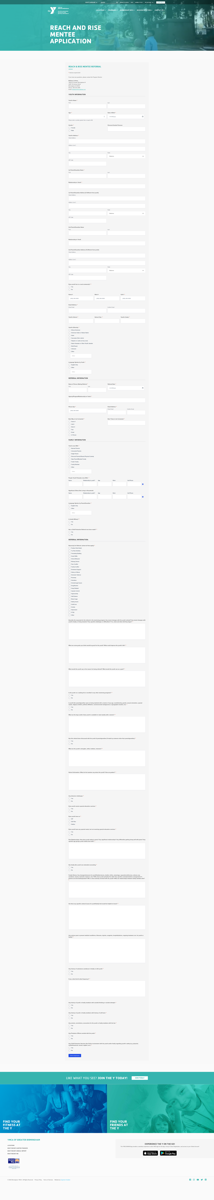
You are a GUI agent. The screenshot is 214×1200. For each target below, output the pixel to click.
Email (72, 432)
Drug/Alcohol (74, 585)
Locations (100, 10)
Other (72, 351)
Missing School (75, 561)
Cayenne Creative (65, 1179)
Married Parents (75, 448)
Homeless (73, 580)
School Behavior (75, 558)
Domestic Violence (76, 575)
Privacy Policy (38, 1179)
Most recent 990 (13, 1153)
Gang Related (75, 588)
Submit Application (75, 1055)
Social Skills (74, 556)
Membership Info (126, 10)
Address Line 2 (72, 145)
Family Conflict (75, 567)
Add (142, 484)
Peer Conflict (74, 564)
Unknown (73, 348)
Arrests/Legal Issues (76, 583)
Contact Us (159, 10)
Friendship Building (76, 553)
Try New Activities (75, 550)
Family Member (75, 464)
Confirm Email (111, 307)
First (70, 102)
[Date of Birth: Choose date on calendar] (143, 116)
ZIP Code (71, 160)
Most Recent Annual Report (17, 1151)
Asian (72, 335)
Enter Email (71, 307)
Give (132, 2)
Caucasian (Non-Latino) (77, 338)
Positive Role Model (76, 548)
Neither (73, 824)
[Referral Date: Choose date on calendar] (143, 388)
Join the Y (161, 2)
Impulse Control (75, 591)
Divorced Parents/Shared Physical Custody (82, 456)
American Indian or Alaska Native (80, 332)
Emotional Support (76, 569)
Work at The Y (139, 2)
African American (75, 330)
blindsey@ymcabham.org (79, 89)
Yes (72, 286)
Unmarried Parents (76, 451)
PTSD (72, 612)
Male (72, 130)
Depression (74, 609)
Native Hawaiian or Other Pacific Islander (82, 343)
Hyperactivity (74, 593)
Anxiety (73, 607)
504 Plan (73, 821)
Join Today (139, 1078)
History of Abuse (75, 572)
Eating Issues (74, 601)
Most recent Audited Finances (18, 1148)
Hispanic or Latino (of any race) (79, 340)
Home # (73, 421)
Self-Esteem (74, 596)
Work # (73, 427)
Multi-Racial (74, 346)
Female (73, 127)
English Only (74, 364)
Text (72, 429)
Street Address (72, 138)
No (72, 289)
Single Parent (74, 453)
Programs (112, 10)
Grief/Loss (74, 604)
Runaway (73, 577)
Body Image (74, 599)
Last (109, 102)
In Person (73, 435)
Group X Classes (124, 2)
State (109, 152)
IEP (72, 819)
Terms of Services (48, 1179)
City (69, 152)
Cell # (72, 424)
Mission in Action (144, 10)
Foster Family (74, 461)
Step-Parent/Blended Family (78, 459)
